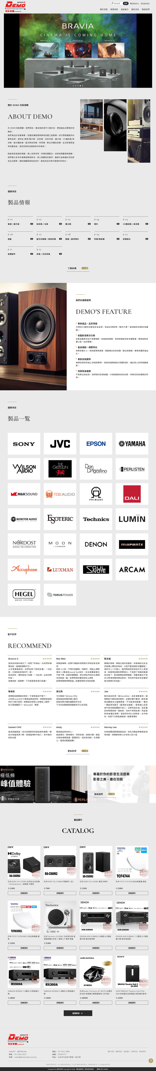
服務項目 (119, 1051)
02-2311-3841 (64, 1051)
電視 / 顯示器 (13, 224)
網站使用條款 (89, 1069)
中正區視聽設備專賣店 (79, 1064)
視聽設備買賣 (92, 1064)
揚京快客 (60, 1069)
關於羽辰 (111, 1051)
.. (95, 1069)
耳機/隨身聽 (99, 239)
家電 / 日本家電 (43, 254)
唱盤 (10, 239)
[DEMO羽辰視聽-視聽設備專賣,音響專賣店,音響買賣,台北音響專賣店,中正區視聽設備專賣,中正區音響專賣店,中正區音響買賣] (15, 6)
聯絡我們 (142, 1051)
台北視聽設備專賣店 (64, 1064)
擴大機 (68, 224)
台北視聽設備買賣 (104, 1064)
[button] (73, 85)
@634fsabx (22, 1051)
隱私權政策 (80, 1069)
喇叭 (96, 224)
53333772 (62, 1054)
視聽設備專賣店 (51, 1064)
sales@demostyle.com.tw (26, 1057)
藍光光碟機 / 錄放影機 (46, 239)
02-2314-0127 (20, 1054)
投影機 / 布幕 (42, 224)
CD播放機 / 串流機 (131, 224)
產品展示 (126, 1051)
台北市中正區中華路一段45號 (69, 1057)
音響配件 (12, 254)
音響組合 (127, 239)
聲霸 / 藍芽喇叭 (72, 239)
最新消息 (134, 1051)
